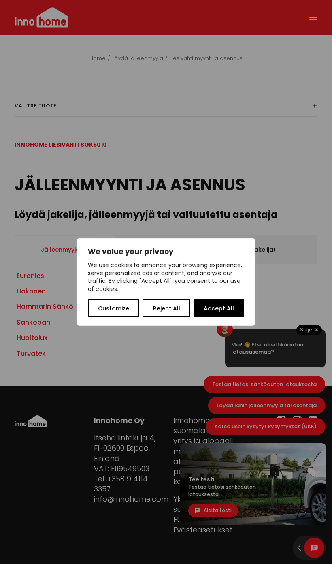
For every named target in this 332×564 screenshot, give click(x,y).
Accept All (219, 308)
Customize (113, 308)
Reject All (166, 308)
